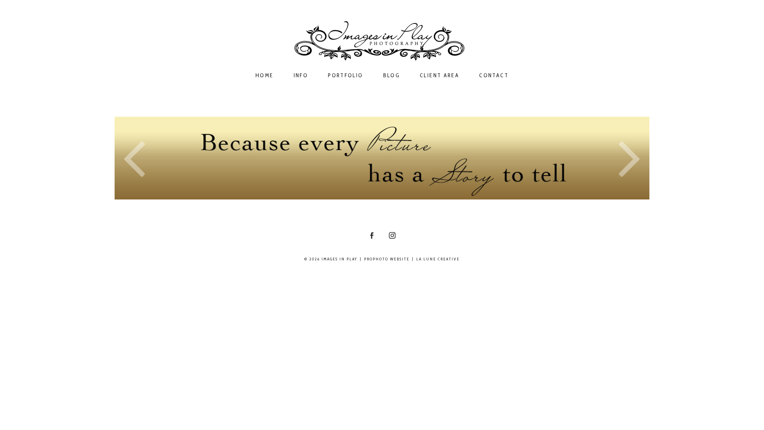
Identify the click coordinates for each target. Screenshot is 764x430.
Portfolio (345, 75)
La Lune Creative (438, 259)
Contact (494, 75)
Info (301, 75)
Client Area (439, 75)
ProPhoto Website (386, 259)
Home (264, 75)
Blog (391, 75)
